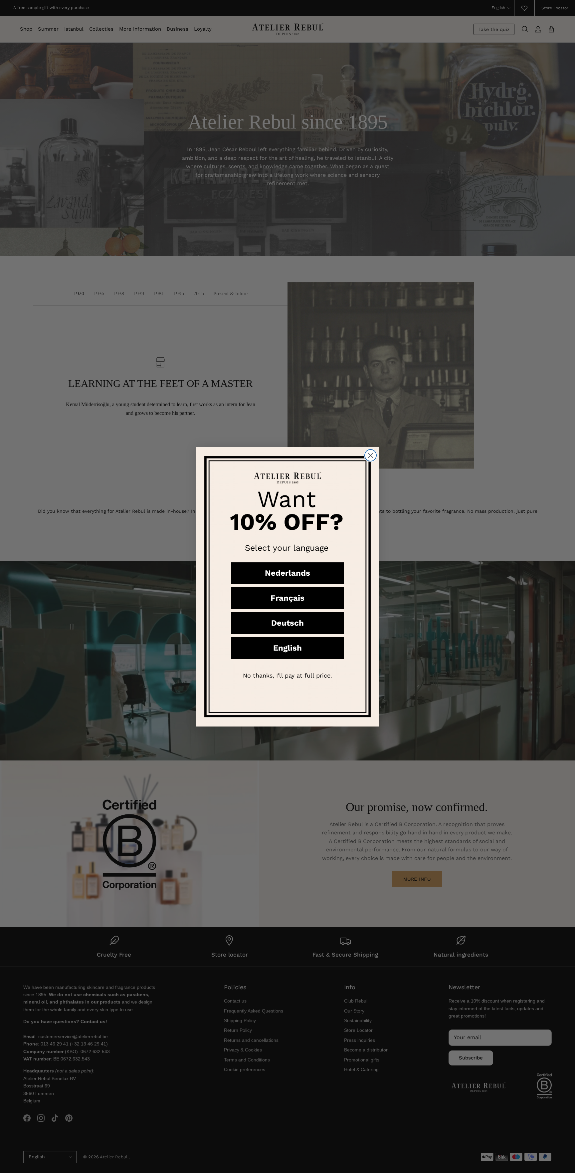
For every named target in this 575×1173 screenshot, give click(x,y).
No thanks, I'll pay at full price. (287, 675)
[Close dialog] (370, 455)
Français (287, 598)
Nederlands (287, 573)
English (287, 648)
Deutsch (287, 623)
